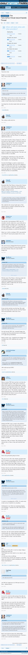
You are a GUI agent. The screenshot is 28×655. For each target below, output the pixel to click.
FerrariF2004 (4, 175)
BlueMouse (12, 175)
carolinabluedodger (10, 350)
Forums (13, 7)
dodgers (12, 22)
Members (19, 7)
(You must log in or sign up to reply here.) (19, 643)
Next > (20, 63)
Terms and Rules (24, 653)
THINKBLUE (9, 83)
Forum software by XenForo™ (5, 653)
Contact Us (23, 651)
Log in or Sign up (23, 1)
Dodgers (8, 7)
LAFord (7, 377)
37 (17, 63)
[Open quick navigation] (26, 12)
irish (8, 175)
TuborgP (8, 115)
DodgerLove (9, 216)
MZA (7, 66)
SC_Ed (3, 398)
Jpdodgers (8, 240)
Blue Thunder (4, 565)
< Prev (2, 63)
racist (17, 22)
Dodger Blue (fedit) (4, 651)
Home (3, 7)
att (4, 22)
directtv (8, 22)
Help (26, 651)
